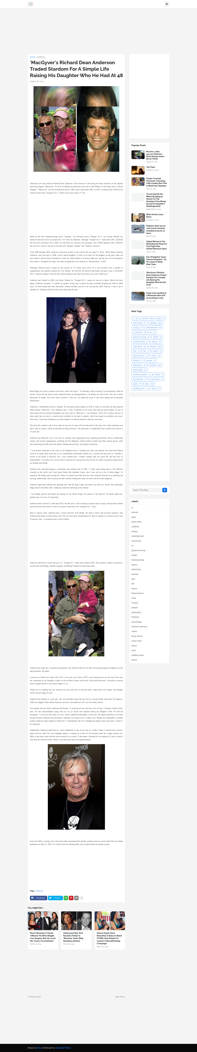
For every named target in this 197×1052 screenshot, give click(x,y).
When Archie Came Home (154, 215)
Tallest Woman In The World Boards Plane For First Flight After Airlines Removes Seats (156, 245)
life (146, 351)
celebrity (41, 57)
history (156, 342)
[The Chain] (138, 170)
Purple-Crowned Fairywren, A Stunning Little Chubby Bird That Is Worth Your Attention (156, 182)
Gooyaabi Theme (63, 1048)
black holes (139, 323)
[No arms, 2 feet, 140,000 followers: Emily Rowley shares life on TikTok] (138, 154)
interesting (139, 346)
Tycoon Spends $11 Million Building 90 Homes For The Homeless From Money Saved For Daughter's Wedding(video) (156, 200)
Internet (155, 346)
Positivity (155, 365)
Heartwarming (140, 342)
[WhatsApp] (66, 898)
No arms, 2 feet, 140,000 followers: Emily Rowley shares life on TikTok (155, 155)
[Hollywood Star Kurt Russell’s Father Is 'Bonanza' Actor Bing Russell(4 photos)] (76, 920)
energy (137, 328)
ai (135, 318)
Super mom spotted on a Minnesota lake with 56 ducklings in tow (156, 295)
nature (157, 351)
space (137, 384)
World (156, 388)
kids (136, 351)
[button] (166, 4)
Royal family (139, 379)
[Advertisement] (98, 31)
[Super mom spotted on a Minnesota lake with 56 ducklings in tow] (138, 296)
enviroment (139, 332)
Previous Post (35, 997)
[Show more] (81, 898)
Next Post (119, 997)
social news (156, 379)
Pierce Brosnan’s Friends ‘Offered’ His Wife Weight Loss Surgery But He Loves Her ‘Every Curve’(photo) (43, 937)
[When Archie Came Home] (138, 217)
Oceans (137, 360)
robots (159, 374)
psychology (139, 370)
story (149, 384)
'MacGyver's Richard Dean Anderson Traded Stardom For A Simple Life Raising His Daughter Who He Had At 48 (156, 278)
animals (147, 318)
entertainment (153, 328)
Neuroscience (140, 356)
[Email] (76, 898)
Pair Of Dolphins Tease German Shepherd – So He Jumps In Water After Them (156, 260)
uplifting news (140, 388)
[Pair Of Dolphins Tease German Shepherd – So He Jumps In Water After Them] (138, 260)
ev (152, 332)
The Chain (150, 167)
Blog (39, 1048)
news (156, 356)
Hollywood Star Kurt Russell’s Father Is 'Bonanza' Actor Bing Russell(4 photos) (73, 937)
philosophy (139, 365)
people (150, 360)
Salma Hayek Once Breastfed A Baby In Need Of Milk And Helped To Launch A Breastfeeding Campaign (109, 938)
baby (160, 318)
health (157, 337)
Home (32, 57)
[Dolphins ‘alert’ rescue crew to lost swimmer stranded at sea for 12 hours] (138, 229)
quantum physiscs (142, 374)
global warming (141, 337)
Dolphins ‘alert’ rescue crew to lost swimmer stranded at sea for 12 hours (156, 229)
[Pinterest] (71, 898)
